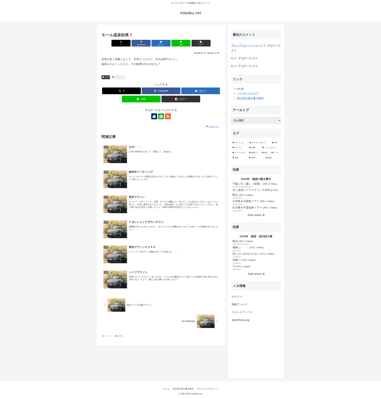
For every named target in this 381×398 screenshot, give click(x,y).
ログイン (237, 296)
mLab (240, 88)
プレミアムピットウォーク (247, 45)
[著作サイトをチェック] (154, 116)
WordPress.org (240, 320)
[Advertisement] (256, 349)
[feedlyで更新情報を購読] (161, 116)
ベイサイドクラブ (247, 93)
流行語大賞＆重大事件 (250, 98)
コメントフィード (242, 312)
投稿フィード (240, 304)
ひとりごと (118, 77)
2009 (107, 77)
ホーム (166, 389)
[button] (201, 43)
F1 (232, 58)
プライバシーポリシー (207, 389)
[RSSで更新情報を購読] (168, 116)
